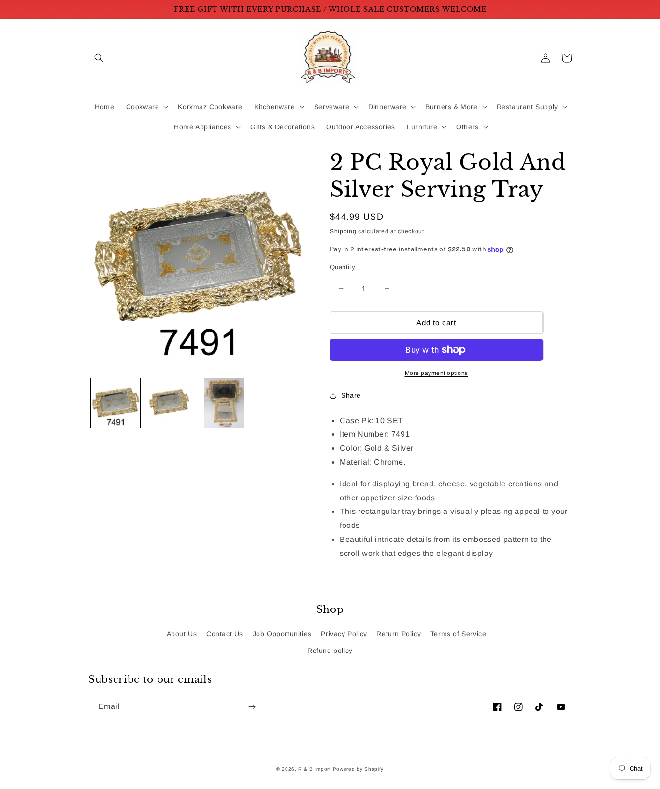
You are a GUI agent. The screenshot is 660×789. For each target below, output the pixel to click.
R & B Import (315, 769)
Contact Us (224, 633)
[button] (99, 58)
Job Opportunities (282, 633)
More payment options (436, 373)
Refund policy (330, 650)
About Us (182, 633)
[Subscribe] (251, 707)
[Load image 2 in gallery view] (169, 403)
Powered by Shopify (358, 769)
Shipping (343, 231)
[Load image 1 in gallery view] (115, 403)
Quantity (342, 267)
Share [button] (351, 395)
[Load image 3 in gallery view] (223, 403)
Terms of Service (458, 633)
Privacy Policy (344, 633)
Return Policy (398, 633)
